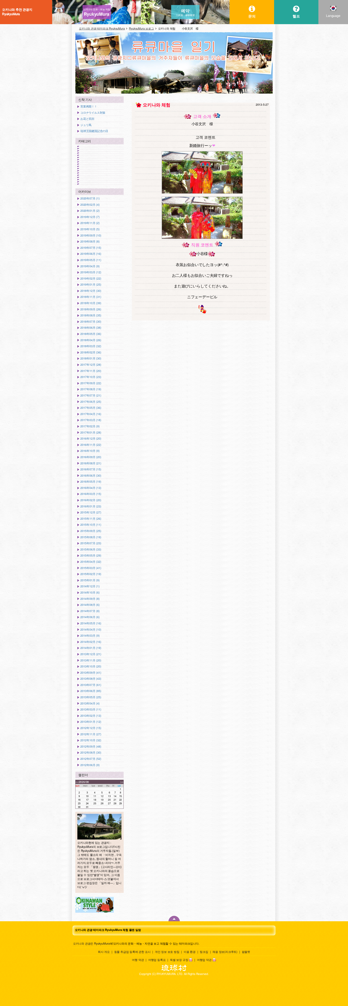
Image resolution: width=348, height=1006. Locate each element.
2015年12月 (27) (90, 512)
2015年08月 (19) (90, 537)
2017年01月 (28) (90, 432)
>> (121, 782)
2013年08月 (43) (90, 679)
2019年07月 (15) (90, 248)
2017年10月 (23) (90, 377)
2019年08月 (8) (90, 241)
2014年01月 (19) (90, 648)
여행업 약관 (204, 960)
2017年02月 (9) (90, 426)
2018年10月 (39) (90, 303)
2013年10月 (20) (90, 666)
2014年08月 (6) (90, 605)
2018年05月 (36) (90, 334)
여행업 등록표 (157, 960)
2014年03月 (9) (90, 635)
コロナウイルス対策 (92, 113)
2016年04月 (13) (90, 488)
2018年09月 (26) (90, 309)
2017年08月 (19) (90, 389)
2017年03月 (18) (90, 420)
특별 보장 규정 (179, 960)
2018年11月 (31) (90, 297)
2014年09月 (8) (90, 599)
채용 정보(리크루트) (224, 952)
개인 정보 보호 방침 (167, 952)
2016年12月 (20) (90, 438)
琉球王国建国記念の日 (94, 131)
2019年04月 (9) (90, 266)
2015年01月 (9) (90, 580)
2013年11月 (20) (90, 660)
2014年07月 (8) (90, 611)
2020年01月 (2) (90, 211)
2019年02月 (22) (90, 278)
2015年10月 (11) (90, 525)
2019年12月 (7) (90, 217)
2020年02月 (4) (90, 205)
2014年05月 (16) (90, 623)
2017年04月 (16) (90, 414)
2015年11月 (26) (90, 519)
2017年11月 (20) (90, 371)
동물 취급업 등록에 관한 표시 (132, 952)
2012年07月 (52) (90, 759)
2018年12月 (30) (90, 291)
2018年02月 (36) (90, 352)
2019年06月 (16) (90, 254)
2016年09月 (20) (90, 457)
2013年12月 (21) (90, 654)
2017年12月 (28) (90, 365)
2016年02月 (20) (90, 500)
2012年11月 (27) (90, 734)
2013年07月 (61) (90, 685)
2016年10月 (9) (90, 451)
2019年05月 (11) (90, 260)
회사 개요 (104, 952)
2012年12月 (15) (90, 728)
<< (77, 782)
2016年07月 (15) (90, 469)
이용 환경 (190, 952)
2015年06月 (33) (90, 549)
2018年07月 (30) (90, 321)
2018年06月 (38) (90, 327)
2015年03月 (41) (90, 568)
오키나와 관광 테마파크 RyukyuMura (102, 28)
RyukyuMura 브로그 (141, 28)
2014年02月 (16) (90, 642)
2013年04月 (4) (90, 703)
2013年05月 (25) (90, 697)
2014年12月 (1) (90, 586)
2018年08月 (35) (90, 315)
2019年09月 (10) (90, 235)
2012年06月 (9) (90, 765)
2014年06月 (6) (90, 617)
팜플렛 (246, 952)
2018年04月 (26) (90, 340)
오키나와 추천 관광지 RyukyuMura (17, 11)
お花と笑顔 (87, 119)
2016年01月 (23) (90, 506)
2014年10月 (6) (90, 592)
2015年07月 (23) (90, 543)
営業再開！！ (88, 106)
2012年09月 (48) (90, 746)
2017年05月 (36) (90, 408)
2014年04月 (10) (90, 629)
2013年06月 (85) (90, 691)
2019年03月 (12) (90, 272)
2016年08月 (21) (90, 463)
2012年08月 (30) (90, 752)
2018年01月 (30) (90, 358)
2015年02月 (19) (90, 574)
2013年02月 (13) (90, 716)
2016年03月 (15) (90, 494)
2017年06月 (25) (90, 402)
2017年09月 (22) (90, 383)
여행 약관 (138, 960)
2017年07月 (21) (90, 395)
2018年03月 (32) (90, 346)
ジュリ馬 (85, 125)
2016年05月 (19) (90, 481)
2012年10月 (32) (90, 740)
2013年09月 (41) (90, 672)
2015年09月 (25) (90, 531)
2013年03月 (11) (90, 709)
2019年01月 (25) (90, 284)
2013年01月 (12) (90, 722)
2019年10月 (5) (90, 229)
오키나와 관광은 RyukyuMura (91, 943)
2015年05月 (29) (90, 555)
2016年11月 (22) (90, 445)
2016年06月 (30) (90, 475)
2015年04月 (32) (90, 562)
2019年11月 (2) (90, 223)
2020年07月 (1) (90, 198)
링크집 (204, 952)
